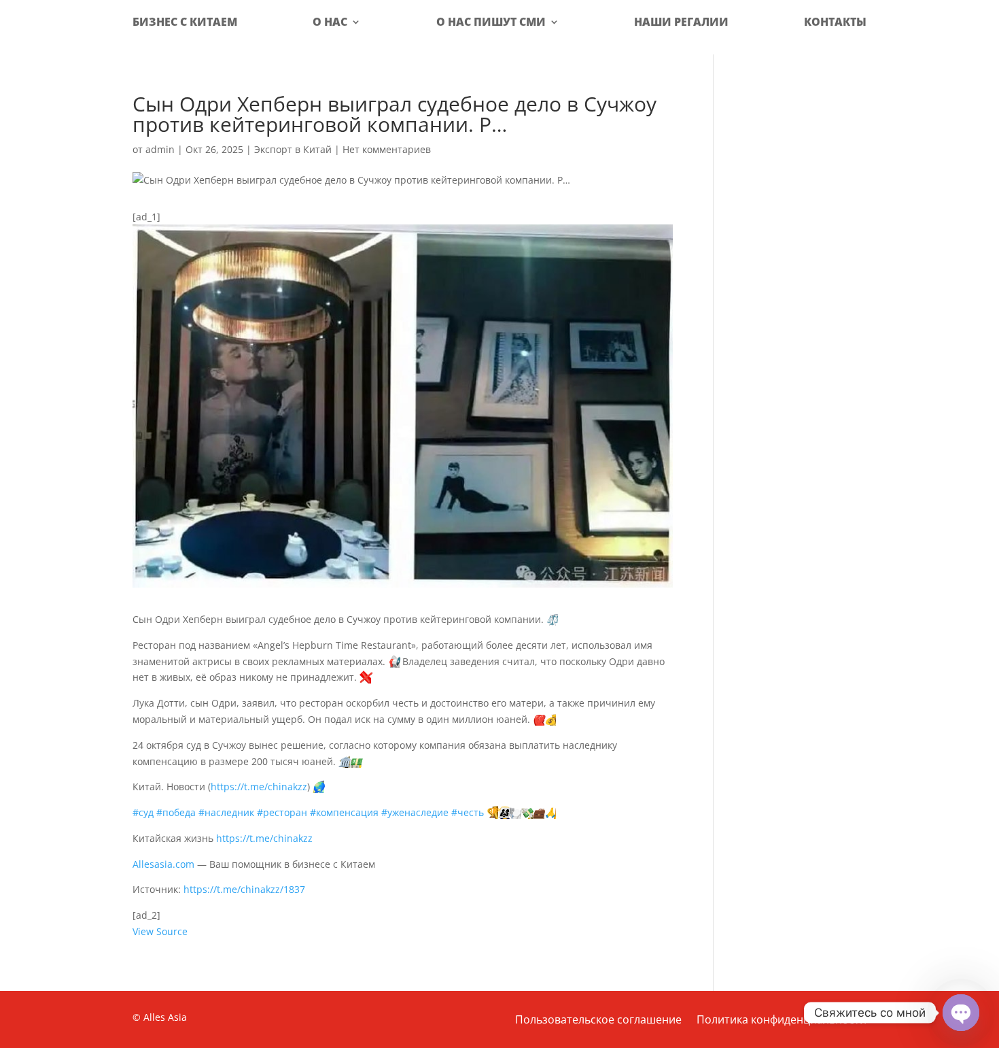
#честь (467, 812)
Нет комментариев (387, 149)
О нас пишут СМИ (491, 21)
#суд (143, 812)
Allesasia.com (163, 864)
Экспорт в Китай (293, 149)
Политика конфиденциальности (781, 1021)
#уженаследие (415, 812)
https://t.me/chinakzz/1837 (244, 889)
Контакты (835, 21)
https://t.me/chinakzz (259, 786)
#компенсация (344, 812)
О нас (330, 21)
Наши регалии (681, 21)
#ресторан (282, 812)
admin (160, 149)
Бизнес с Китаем (185, 21)
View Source (160, 931)
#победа (176, 812)
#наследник (226, 812)
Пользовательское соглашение (598, 1021)
